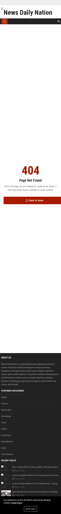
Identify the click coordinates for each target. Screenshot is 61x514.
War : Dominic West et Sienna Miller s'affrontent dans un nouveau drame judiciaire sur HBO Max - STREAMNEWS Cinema (36, 467)
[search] (59, 21)
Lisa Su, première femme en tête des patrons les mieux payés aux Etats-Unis (36, 475)
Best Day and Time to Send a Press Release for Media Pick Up (36, 491)
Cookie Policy (16, 503)
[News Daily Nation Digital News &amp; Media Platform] (30, 11)
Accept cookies (31, 509)
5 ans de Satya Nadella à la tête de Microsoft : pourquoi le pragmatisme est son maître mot (36, 483)
